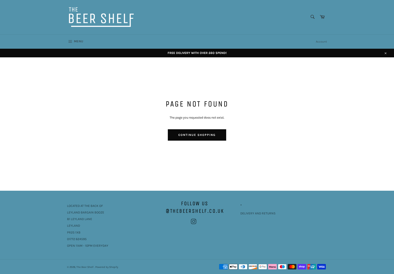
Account (321, 41)
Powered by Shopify (106, 267)
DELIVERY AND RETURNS (257, 213)
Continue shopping (196, 135)
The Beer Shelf (85, 267)
